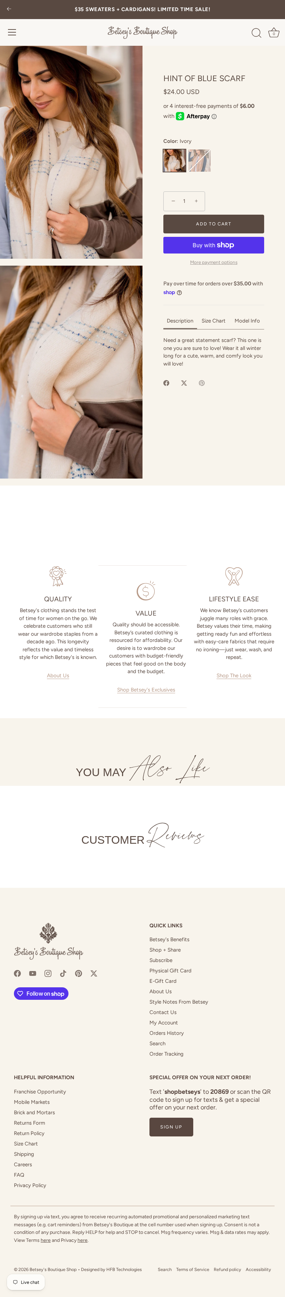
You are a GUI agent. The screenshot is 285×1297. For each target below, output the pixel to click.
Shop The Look (234, 675)
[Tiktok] (63, 973)
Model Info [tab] (247, 321)
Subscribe (160, 960)
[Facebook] (17, 973)
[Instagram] (47, 973)
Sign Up (171, 1126)
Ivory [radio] (174, 160)
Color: (177, 141)
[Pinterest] (78, 973)
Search (157, 1043)
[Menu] (12, 32)
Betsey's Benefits (169, 939)
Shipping (24, 1154)
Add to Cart (213, 223)
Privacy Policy (30, 1185)
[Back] (9, 9)
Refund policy (227, 1269)
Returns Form (29, 1123)
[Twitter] (93, 973)
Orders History (166, 1033)
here (46, 1240)
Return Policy (29, 1133)
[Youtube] (32, 973)
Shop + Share (165, 950)
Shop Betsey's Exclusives (146, 690)
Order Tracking (166, 1054)
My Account (163, 1023)
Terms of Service (192, 1269)
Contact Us (163, 1012)
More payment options (213, 262)
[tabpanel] (213, 352)
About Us (58, 675)
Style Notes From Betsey (178, 1002)
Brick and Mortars (34, 1112)
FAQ (19, 1175)
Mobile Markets (32, 1102)
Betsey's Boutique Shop (53, 1269)
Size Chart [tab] (214, 321)
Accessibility (258, 1269)
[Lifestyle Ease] (234, 576)
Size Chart (26, 1144)
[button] (71, 152)
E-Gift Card (163, 981)
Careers (23, 1164)
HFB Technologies (124, 1269)
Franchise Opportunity (40, 1092)
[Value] (145, 590)
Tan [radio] (199, 160)
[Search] (256, 33)
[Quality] (57, 576)
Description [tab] (180, 321)
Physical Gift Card (170, 971)
